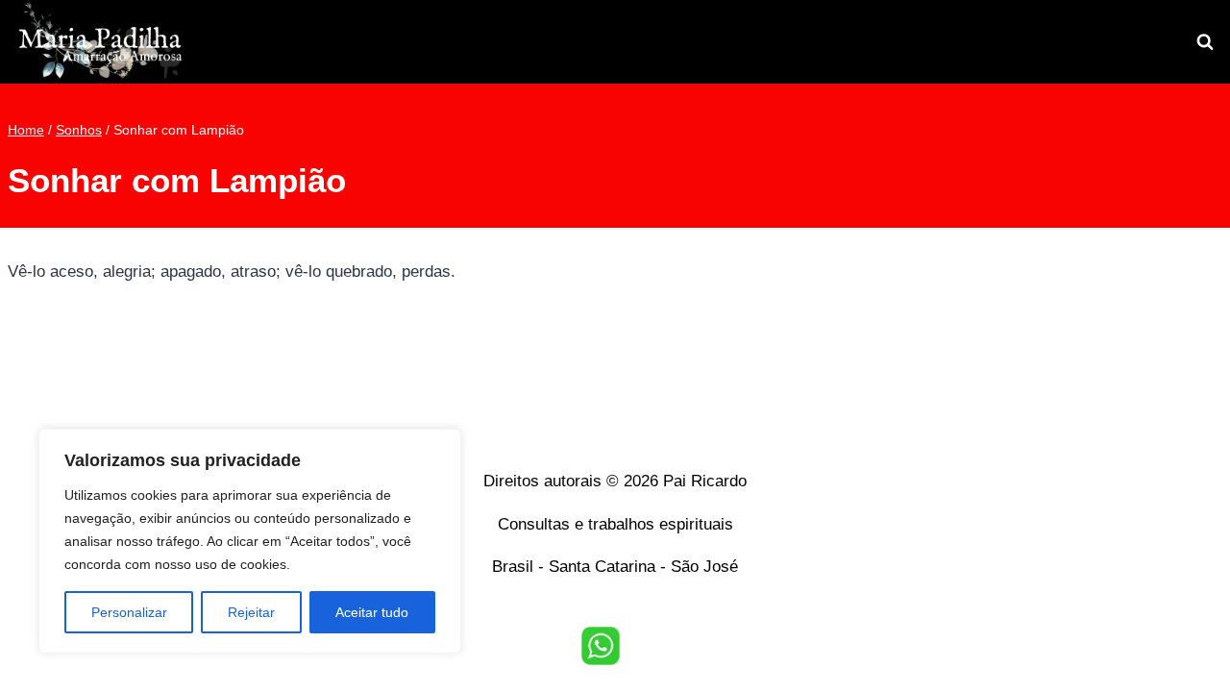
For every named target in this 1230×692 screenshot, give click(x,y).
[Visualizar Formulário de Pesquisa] (1205, 42)
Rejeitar (251, 612)
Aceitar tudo (371, 612)
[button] (600, 646)
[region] (249, 541)
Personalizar (129, 612)
